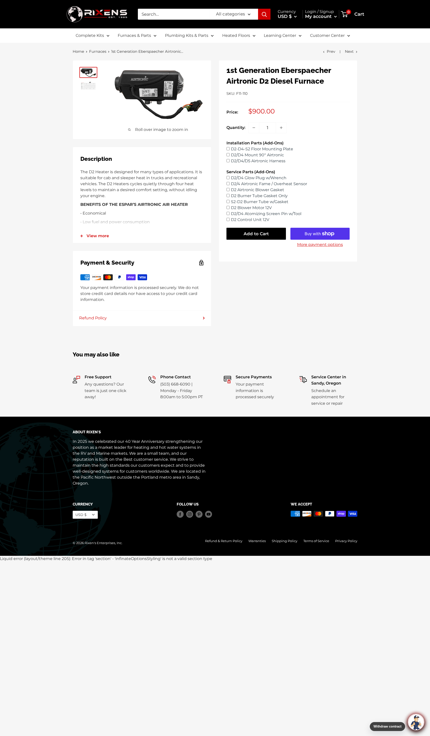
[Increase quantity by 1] (281, 127)
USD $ (81, 515)
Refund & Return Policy (223, 541)
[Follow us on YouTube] (208, 514)
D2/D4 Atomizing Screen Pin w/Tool (266, 213)
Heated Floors (236, 35)
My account (319, 16)
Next (349, 51)
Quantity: (235, 127)
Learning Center (280, 35)
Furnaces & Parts (134, 35)
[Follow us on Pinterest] (199, 514)
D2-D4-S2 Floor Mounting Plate (262, 149)
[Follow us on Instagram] (189, 514)
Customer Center (327, 35)
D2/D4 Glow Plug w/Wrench (258, 177)
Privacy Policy (346, 541)
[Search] (264, 14)
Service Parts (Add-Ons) (250, 172)
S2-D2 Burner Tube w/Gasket (259, 201)
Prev (331, 51)
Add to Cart (256, 233)
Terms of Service (316, 541)
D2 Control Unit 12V (250, 219)
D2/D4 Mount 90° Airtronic (257, 155)
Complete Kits (90, 35)
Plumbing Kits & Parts (186, 35)
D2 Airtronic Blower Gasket (257, 189)
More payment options (320, 244)
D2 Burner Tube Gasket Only (259, 195)
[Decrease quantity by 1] (254, 127)
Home (78, 51)
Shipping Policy (284, 541)
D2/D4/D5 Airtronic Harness (258, 161)
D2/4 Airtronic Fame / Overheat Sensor (269, 183)
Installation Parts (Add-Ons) (255, 143)
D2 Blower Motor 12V (251, 207)
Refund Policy (93, 318)
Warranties (257, 541)
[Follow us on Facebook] (180, 514)
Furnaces (97, 51)
